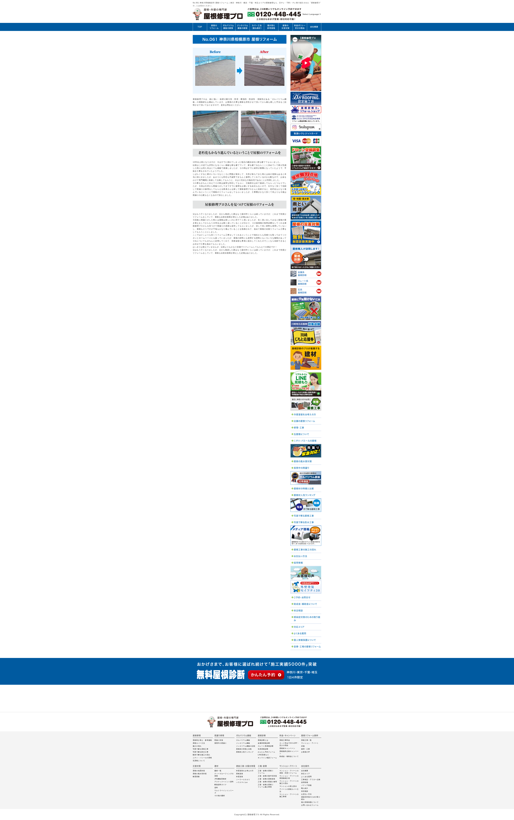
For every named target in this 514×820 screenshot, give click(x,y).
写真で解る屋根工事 (304, 516)
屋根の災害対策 (285, 27)
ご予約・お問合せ (302, 597)
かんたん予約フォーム (266, 752)
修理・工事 (299, 428)
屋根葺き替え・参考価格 (202, 740)
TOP (200, 27)
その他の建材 (219, 796)
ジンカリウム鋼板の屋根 (242, 27)
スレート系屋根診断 (265, 746)
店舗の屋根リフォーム (304, 421)
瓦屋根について (301, 434)
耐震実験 (196, 777)
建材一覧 (217, 771)
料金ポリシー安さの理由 (300, 27)
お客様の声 (305, 752)
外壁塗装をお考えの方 (305, 414)
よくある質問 (300, 633)
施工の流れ (197, 746)
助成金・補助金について (305, 604)
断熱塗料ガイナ (220, 785)
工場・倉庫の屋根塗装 (266, 779)
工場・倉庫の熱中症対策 (267, 776)
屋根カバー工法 (199, 743)
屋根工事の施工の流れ (305, 550)
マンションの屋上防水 (288, 786)
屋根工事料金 (284, 740)
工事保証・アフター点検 (310, 779)
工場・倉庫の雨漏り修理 (267, 782)
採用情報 (298, 563)
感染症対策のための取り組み (307, 618)
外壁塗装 (239, 777)
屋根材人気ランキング (304, 495)
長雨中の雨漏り (301, 468)
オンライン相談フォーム (267, 758)
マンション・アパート (310, 743)
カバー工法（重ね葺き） (257, 27)
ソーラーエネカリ (243, 779)
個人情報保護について (305, 640)
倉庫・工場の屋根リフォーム (307, 647)
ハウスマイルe (242, 782)
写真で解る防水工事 (304, 522)
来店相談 (298, 610)
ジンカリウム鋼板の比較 (245, 746)
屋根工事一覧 (306, 740)
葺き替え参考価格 (271, 27)
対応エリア (299, 627)
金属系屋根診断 (264, 743)
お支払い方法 (300, 556)
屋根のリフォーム (214, 27)
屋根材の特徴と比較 (304, 488)
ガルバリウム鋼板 (243, 740)
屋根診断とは (263, 740)
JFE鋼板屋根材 (220, 779)
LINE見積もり (263, 755)
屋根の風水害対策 (303, 461)
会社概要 (314, 27)
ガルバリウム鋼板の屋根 (228, 27)
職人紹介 (304, 788)
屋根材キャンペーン (287, 748)
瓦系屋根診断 (263, 749)
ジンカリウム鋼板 (243, 743)
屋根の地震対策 (199, 771)
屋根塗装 (239, 774)
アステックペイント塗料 (224, 782)
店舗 (303, 746)
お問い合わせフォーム (310, 805)
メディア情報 (306, 785)
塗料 (216, 788)
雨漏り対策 (218, 740)
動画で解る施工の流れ (201, 755)
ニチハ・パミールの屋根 (305, 441)
